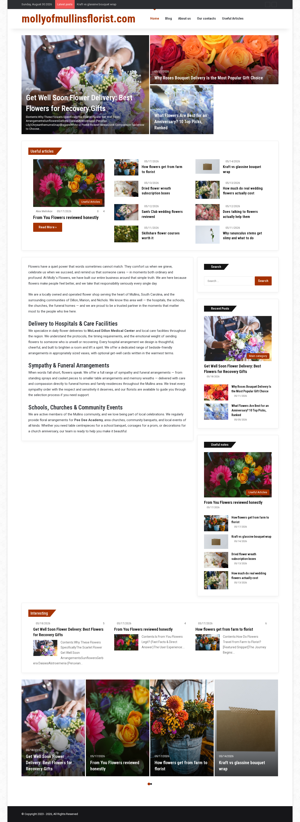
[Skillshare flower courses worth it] (126, 234)
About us (184, 18)
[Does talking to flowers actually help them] (207, 212)
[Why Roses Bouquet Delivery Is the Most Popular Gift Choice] (214, 59)
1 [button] (149, 784)
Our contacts (206, 18)
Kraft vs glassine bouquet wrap (251, 536)
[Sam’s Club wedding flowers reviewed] (126, 212)
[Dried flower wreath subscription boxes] (126, 189)
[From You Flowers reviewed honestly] (126, 642)
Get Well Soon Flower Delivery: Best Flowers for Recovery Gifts (49, 762)
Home (154, 18)
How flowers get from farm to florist (224, 629)
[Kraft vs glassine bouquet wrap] (207, 166)
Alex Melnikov (44, 211)
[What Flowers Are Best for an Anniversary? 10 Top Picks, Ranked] (181, 109)
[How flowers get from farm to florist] (126, 167)
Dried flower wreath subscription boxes (102, 4)
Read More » (48, 227)
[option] (150, 84)
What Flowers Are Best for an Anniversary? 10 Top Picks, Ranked (180, 121)
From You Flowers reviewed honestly (66, 217)
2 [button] (151, 784)
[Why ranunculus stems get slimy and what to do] (207, 235)
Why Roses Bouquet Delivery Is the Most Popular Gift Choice (208, 77)
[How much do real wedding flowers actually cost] (207, 190)
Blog (168, 18)
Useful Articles (233, 18)
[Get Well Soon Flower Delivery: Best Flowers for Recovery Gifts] (85, 84)
